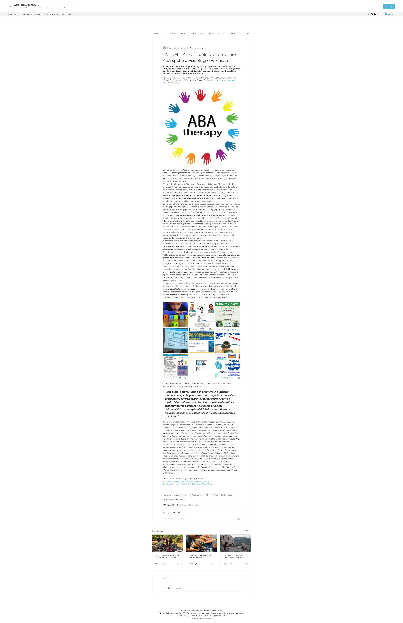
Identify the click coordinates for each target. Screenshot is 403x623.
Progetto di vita (197, 495)
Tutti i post (155, 33)
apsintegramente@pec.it (235, 613)
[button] (248, 33)
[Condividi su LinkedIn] (174, 512)
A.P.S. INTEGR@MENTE (26, 5)
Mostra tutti (247, 530)
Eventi (211, 33)
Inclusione (167, 495)
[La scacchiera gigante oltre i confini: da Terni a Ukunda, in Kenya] (167, 543)
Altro (231, 33)
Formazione (222, 33)
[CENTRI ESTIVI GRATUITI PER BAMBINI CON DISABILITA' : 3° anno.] (201, 543)
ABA (207, 495)
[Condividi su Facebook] (164, 512)
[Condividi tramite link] (179, 512)
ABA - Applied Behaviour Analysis (175, 33)
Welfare (215, 495)
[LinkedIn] (375, 14)
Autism (176, 495)
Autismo (193, 33)
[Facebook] (369, 14)
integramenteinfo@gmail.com (212, 613)
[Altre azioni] (239, 48)
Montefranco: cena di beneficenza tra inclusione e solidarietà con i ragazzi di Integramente (235, 556)
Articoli (202, 33)
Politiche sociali (226, 495)
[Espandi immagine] (175, 314)
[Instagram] (372, 14)
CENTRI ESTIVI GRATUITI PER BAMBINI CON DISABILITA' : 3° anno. (200, 556)
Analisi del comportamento (173, 499)
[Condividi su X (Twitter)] (169, 512)
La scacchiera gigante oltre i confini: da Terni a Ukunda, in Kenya (167, 556)
